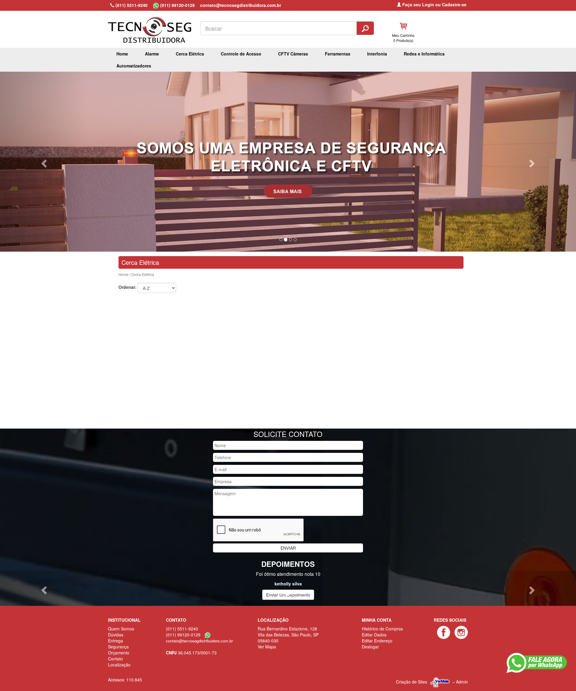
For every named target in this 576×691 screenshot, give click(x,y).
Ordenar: (127, 287)
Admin (462, 681)
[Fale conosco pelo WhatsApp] (536, 663)
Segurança (118, 647)
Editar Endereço (377, 641)
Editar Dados (374, 635)
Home (122, 54)
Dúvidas (115, 635)
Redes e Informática (424, 54)
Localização (119, 665)
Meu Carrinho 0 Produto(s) (403, 38)
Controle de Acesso (241, 54)
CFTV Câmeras (293, 54)
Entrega (115, 641)
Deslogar (370, 647)
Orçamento (118, 653)
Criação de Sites (411, 681)
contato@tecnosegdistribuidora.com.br (240, 5)
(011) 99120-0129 (177, 5)
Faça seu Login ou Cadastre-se (433, 4)
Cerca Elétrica (190, 54)
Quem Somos (121, 629)
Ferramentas (337, 54)
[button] (43, 162)
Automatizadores (133, 66)
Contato (115, 659)
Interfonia (377, 54)
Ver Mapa (267, 647)
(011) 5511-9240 (131, 5)
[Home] (152, 26)
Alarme (152, 54)
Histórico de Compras (382, 629)
